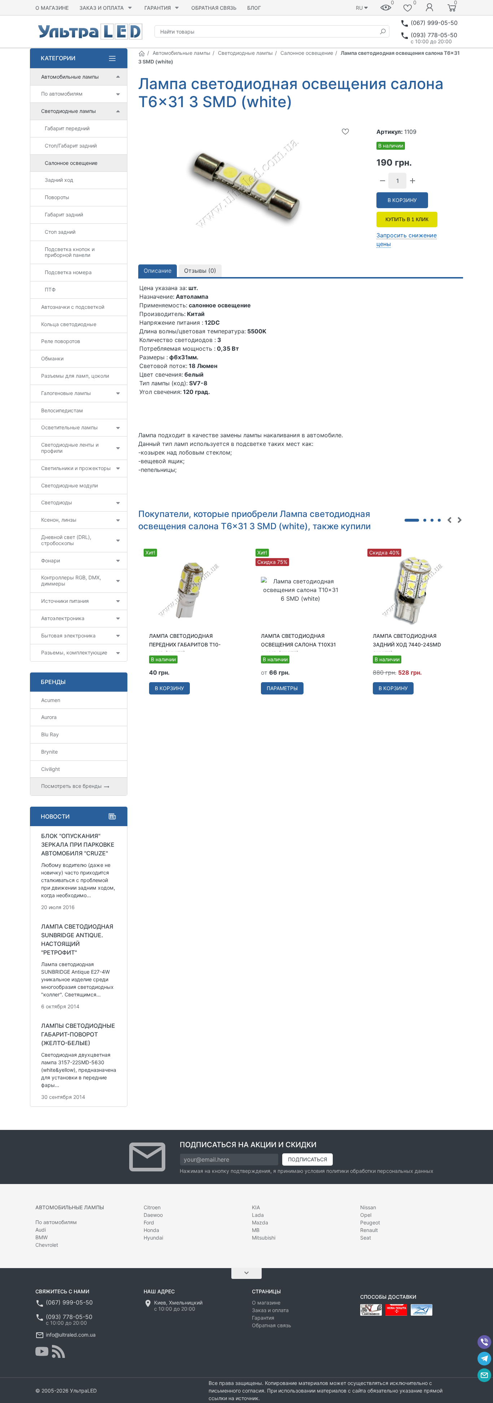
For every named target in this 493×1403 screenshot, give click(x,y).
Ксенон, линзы (59, 520)
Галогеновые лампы (66, 393)
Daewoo (153, 1215)
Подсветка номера (68, 272)
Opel (365, 1215)
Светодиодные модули (69, 485)
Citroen (152, 1207)
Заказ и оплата (101, 8)
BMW (41, 1237)
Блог (254, 8)
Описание (157, 270)
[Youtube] (41, 1351)
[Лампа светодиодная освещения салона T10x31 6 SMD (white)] (300, 589)
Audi (40, 1230)
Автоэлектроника (62, 618)
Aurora (49, 717)
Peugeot (370, 1222)
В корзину (402, 200)
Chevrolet (46, 1245)
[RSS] (58, 1351)
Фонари (50, 560)
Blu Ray (50, 734)
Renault (369, 1230)
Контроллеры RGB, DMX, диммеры (71, 580)
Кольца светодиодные (68, 324)
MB (255, 1230)
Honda (151, 1230)
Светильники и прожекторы (76, 468)
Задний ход (59, 180)
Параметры (282, 688)
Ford (149, 1222)
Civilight (50, 769)
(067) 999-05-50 (434, 22)
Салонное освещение (306, 53)
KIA (256, 1207)
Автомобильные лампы (181, 53)
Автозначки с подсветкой (72, 307)
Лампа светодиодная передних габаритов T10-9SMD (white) (185, 644)
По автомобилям (62, 94)
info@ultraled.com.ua (71, 1335)
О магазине (52, 8)
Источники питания (65, 601)
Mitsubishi (263, 1238)
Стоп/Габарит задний (71, 146)
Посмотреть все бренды (72, 786)
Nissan (368, 1207)
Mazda (260, 1222)
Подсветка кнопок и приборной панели (70, 252)
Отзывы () (200, 270)
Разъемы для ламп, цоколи (75, 376)
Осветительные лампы (69, 427)
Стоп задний (60, 232)
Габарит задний (64, 214)
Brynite (49, 752)
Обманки (52, 358)
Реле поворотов (60, 341)
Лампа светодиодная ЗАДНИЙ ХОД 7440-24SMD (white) (407, 644)
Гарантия (157, 8)
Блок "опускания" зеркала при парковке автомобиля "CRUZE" (77, 844)
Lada (258, 1215)
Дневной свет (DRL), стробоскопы (66, 540)
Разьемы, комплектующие (74, 652)
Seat (365, 1238)
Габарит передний (67, 128)
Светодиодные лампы (245, 53)
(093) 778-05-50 (434, 35)
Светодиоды (56, 502)
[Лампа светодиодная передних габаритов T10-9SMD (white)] (189, 589)
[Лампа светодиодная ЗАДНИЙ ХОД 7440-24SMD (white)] (412, 589)
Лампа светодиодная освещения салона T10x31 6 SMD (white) (298, 644)
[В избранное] (345, 131)
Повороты (57, 197)
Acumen (50, 700)
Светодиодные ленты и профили (70, 448)
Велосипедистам (62, 410)
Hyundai (153, 1238)
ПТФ (50, 289)
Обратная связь (213, 8)
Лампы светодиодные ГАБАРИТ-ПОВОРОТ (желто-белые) (78, 1034)
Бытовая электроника (68, 635)
